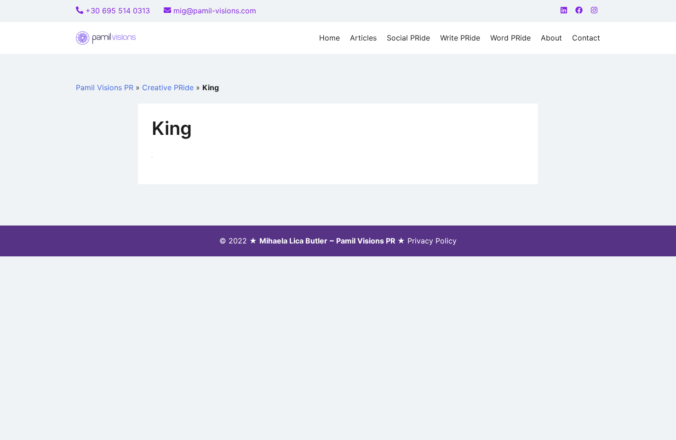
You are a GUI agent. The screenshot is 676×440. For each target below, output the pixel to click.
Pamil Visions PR (104, 87)
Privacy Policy (432, 240)
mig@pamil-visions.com (214, 10)
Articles (363, 37)
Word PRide (510, 37)
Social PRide (408, 37)
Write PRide (460, 37)
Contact (586, 37)
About (551, 37)
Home (329, 37)
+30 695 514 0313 (118, 10)
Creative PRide (168, 87)
